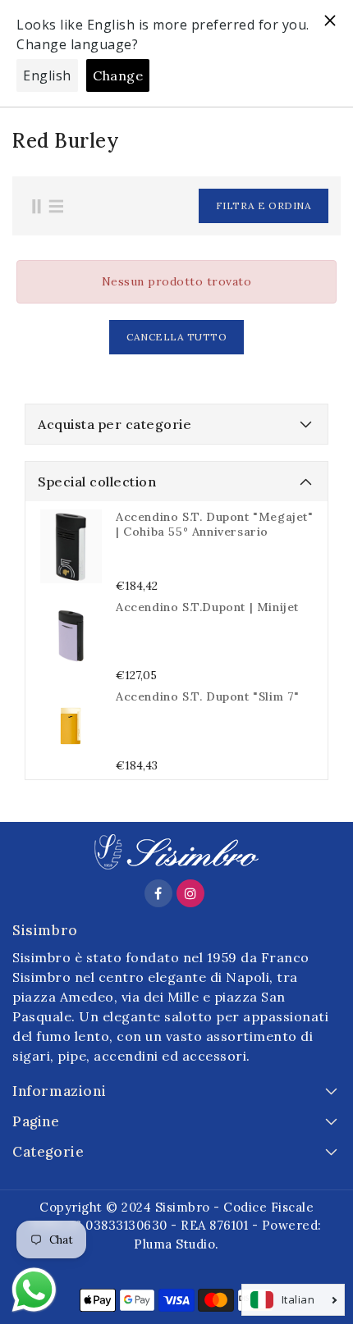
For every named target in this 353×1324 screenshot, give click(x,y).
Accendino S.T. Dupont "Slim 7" (208, 696)
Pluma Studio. (176, 1244)
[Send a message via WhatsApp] (34, 1290)
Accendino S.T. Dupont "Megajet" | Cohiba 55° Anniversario (215, 524)
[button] (217, 206)
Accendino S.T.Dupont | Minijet (207, 607)
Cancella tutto (176, 337)
